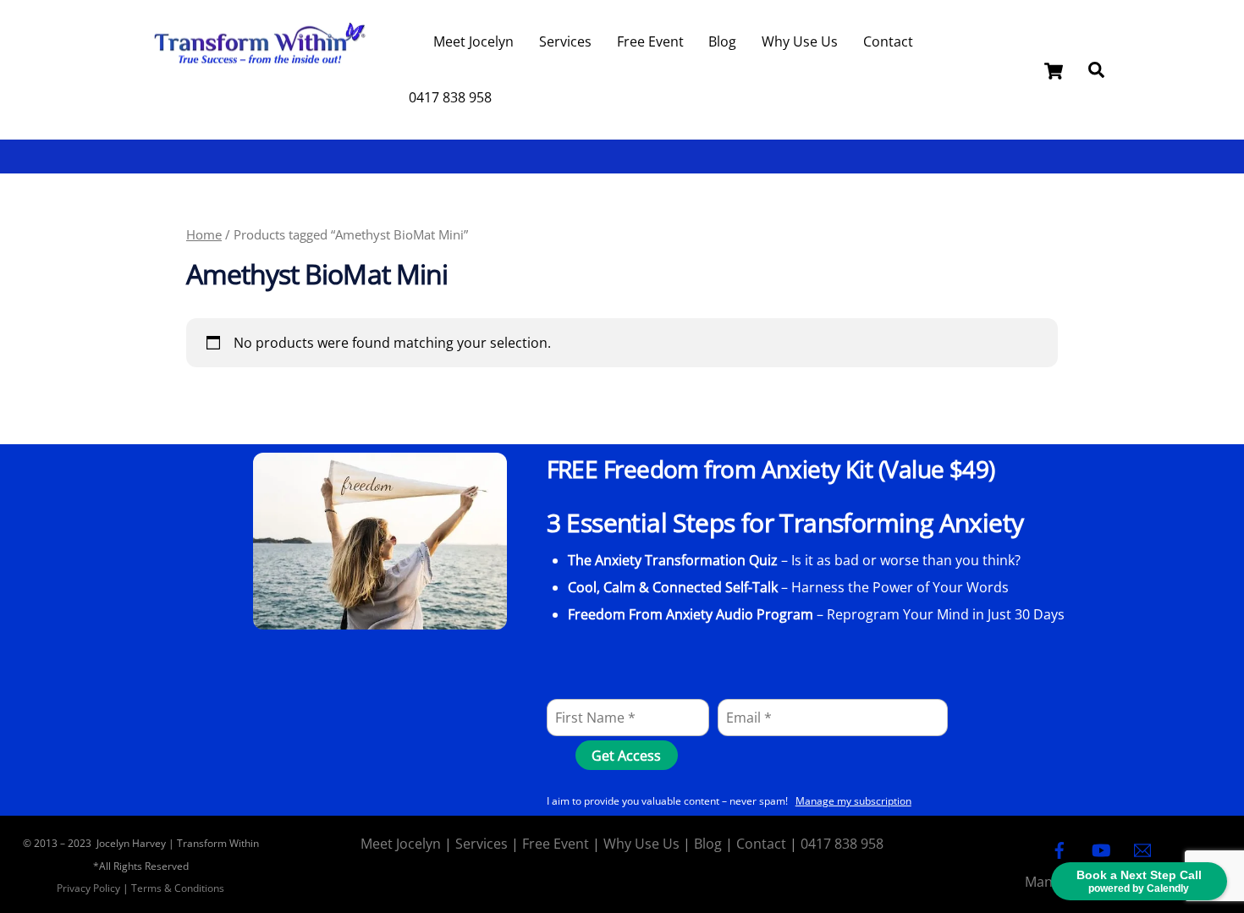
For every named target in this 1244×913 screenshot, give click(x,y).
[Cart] (1054, 71)
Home (204, 234)
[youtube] (1101, 848)
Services (565, 41)
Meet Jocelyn (473, 41)
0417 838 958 (450, 97)
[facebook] (1059, 848)
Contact (888, 41)
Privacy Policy (88, 888)
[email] (1142, 848)
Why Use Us (800, 41)
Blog (722, 41)
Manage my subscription (853, 801)
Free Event (650, 41)
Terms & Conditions (177, 888)
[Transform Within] (258, 72)
